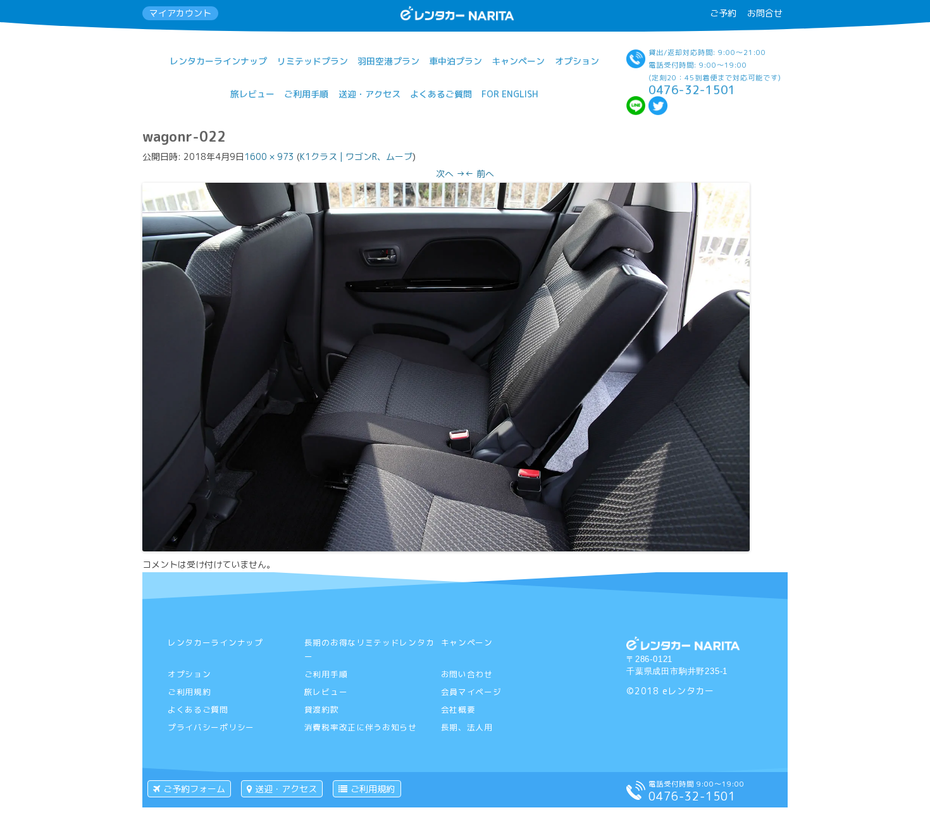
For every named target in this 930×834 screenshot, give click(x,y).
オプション (577, 61)
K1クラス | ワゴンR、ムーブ (356, 156)
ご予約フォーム (194, 789)
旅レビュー (252, 94)
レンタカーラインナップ (218, 61)
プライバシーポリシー (211, 727)
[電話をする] (635, 796)
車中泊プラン (455, 61)
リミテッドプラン (312, 61)
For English (509, 94)
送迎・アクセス (369, 94)
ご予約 (723, 13)
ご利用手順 (306, 94)
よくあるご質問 (441, 94)
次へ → (450, 174)
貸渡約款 (321, 709)
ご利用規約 (189, 691)
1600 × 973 (269, 156)
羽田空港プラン (388, 61)
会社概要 (458, 709)
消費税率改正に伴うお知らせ (360, 727)
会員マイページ (471, 691)
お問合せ (765, 13)
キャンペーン (518, 61)
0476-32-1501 (692, 90)
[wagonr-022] (446, 548)
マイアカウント (180, 13)
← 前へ (479, 174)
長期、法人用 (467, 727)
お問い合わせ (467, 674)
